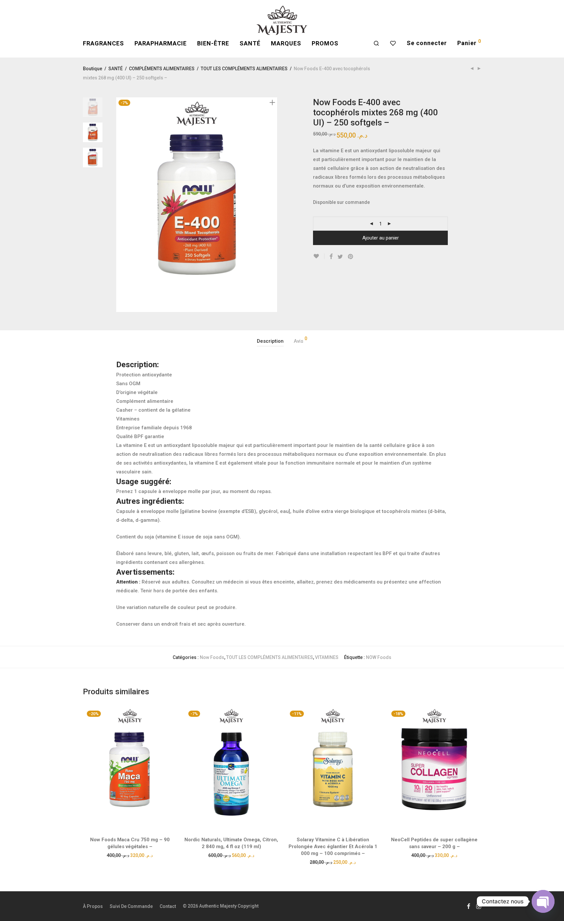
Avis (300, 340)
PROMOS (325, 43)
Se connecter (427, 43)
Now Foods (212, 657)
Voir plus (129, 855)
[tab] (270, 341)
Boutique (92, 68)
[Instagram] (478, 906)
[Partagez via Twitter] (340, 257)
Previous (120, 205)
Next (273, 205)
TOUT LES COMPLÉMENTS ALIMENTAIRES (244, 68)
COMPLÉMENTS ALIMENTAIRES (162, 68)
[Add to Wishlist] (318, 256)
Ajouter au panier (380, 238)
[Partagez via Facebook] (331, 257)
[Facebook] (468, 906)
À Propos (93, 906)
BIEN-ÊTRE (213, 43)
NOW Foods (378, 657)
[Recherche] (376, 43)
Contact (168, 906)
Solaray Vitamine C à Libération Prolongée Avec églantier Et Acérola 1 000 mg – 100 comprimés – (333, 846)
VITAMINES (326, 657)
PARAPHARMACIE (160, 43)
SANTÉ (250, 43)
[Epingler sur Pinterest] (351, 257)
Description (270, 341)
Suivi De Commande (131, 906)
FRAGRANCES (103, 43)
